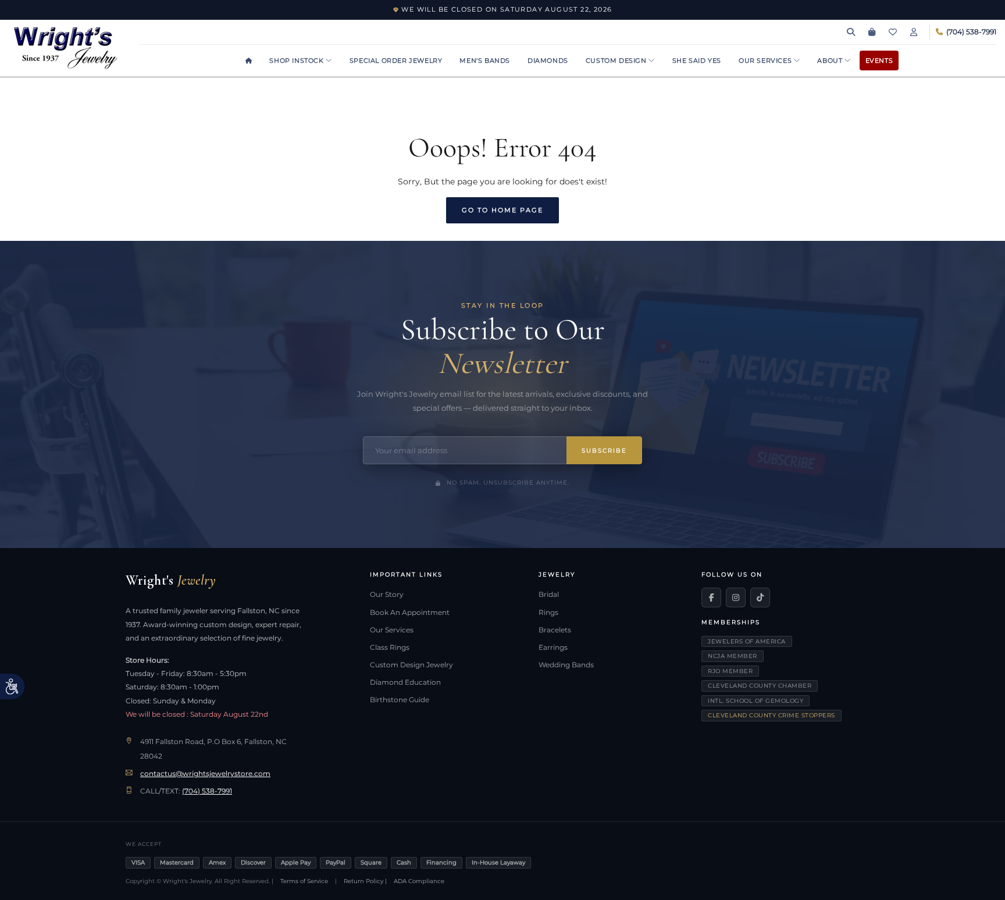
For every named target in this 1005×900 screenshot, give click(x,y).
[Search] (851, 32)
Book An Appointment (410, 613)
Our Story (387, 594)
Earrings (553, 647)
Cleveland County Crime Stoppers (771, 715)
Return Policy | (365, 881)
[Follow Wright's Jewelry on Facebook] (711, 597)
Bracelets (555, 630)
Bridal (549, 594)
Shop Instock (297, 60)
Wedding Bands (566, 665)
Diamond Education (405, 682)
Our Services (766, 60)
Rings (548, 613)
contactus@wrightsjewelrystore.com (205, 774)
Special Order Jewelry (396, 60)
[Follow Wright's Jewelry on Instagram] (736, 597)
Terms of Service (304, 881)
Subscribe (604, 450)
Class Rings (389, 647)
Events (879, 60)
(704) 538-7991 (207, 791)
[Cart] (872, 32)
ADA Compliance (419, 881)
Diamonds (548, 60)
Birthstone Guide (399, 700)
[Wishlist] (893, 32)
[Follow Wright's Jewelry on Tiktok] (760, 597)
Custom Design (617, 60)
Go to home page (502, 210)
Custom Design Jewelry (411, 665)
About (830, 60)
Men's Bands (484, 60)
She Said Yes (696, 60)
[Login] (914, 32)
